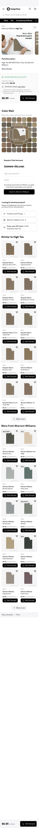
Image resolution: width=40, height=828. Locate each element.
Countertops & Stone (24, 21)
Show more (20, 419)
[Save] (35, 27)
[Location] (29, 9)
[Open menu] (3, 9)
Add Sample (30, 98)
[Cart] (35, 9)
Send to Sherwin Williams (19, 192)
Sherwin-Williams (8, 29)
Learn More (21, 87)
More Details (7, 69)
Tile (11, 21)
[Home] (14, 9)
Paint (6, 21)
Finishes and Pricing (13, 214)
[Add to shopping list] (23, 130)
